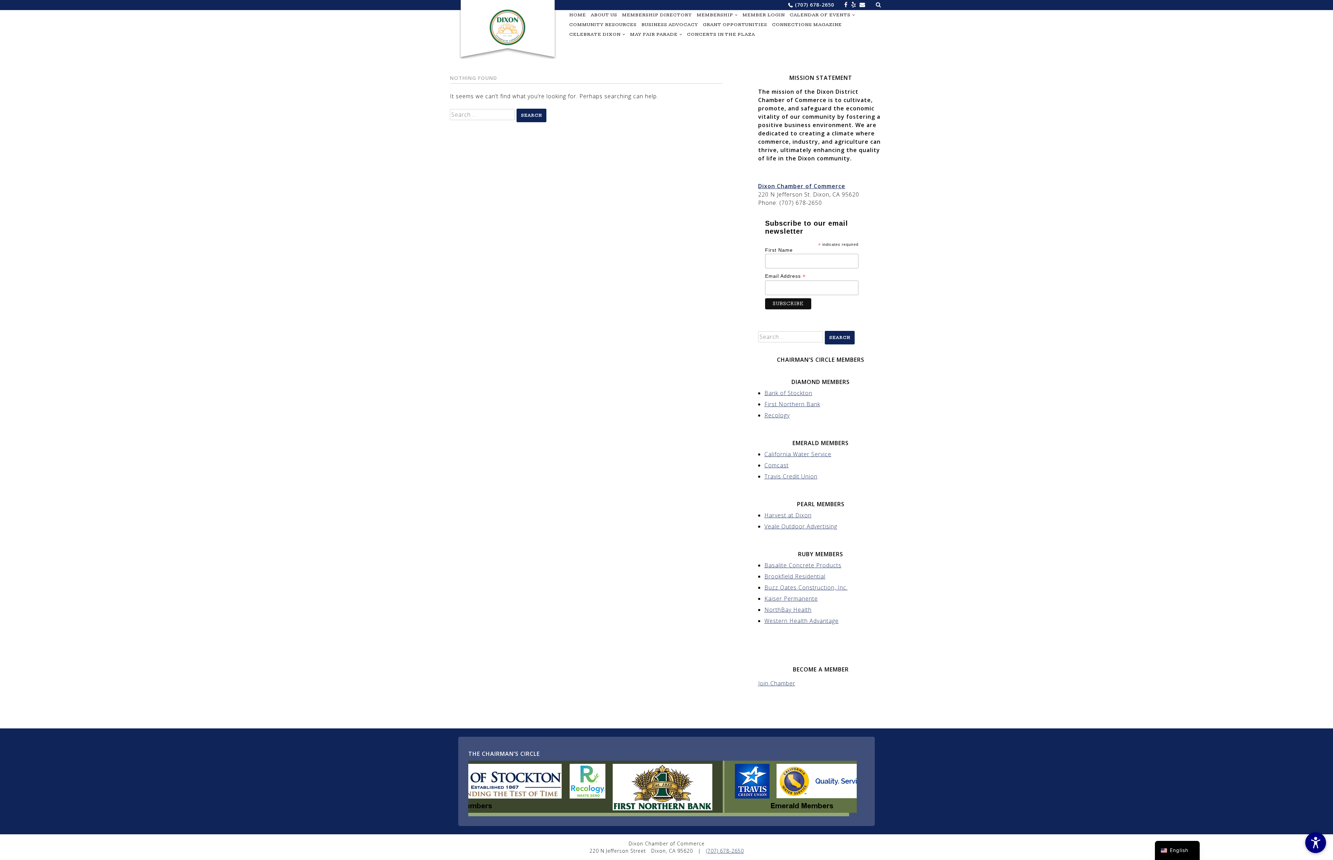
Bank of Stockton (788, 393)
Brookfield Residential (794, 576)
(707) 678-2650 (814, 4)
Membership (715, 14)
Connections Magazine (807, 24)
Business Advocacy (670, 24)
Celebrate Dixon (595, 34)
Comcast (776, 465)
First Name (779, 250)
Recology (777, 415)
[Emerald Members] (842, 811)
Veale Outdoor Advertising (800, 526)
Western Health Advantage (801, 621)
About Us (604, 14)
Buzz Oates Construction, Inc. (806, 587)
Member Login (764, 14)
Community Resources (603, 24)
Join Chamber (776, 683)
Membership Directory (657, 14)
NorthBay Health (788, 609)
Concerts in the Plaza (721, 34)
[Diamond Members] (538, 811)
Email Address (785, 276)
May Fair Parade (654, 34)
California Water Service (797, 454)
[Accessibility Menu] (1315, 842)
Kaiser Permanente (791, 598)
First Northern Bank (792, 404)
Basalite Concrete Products (802, 565)
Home (577, 14)
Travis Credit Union (791, 476)
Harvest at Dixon (788, 515)
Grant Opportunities (735, 24)
